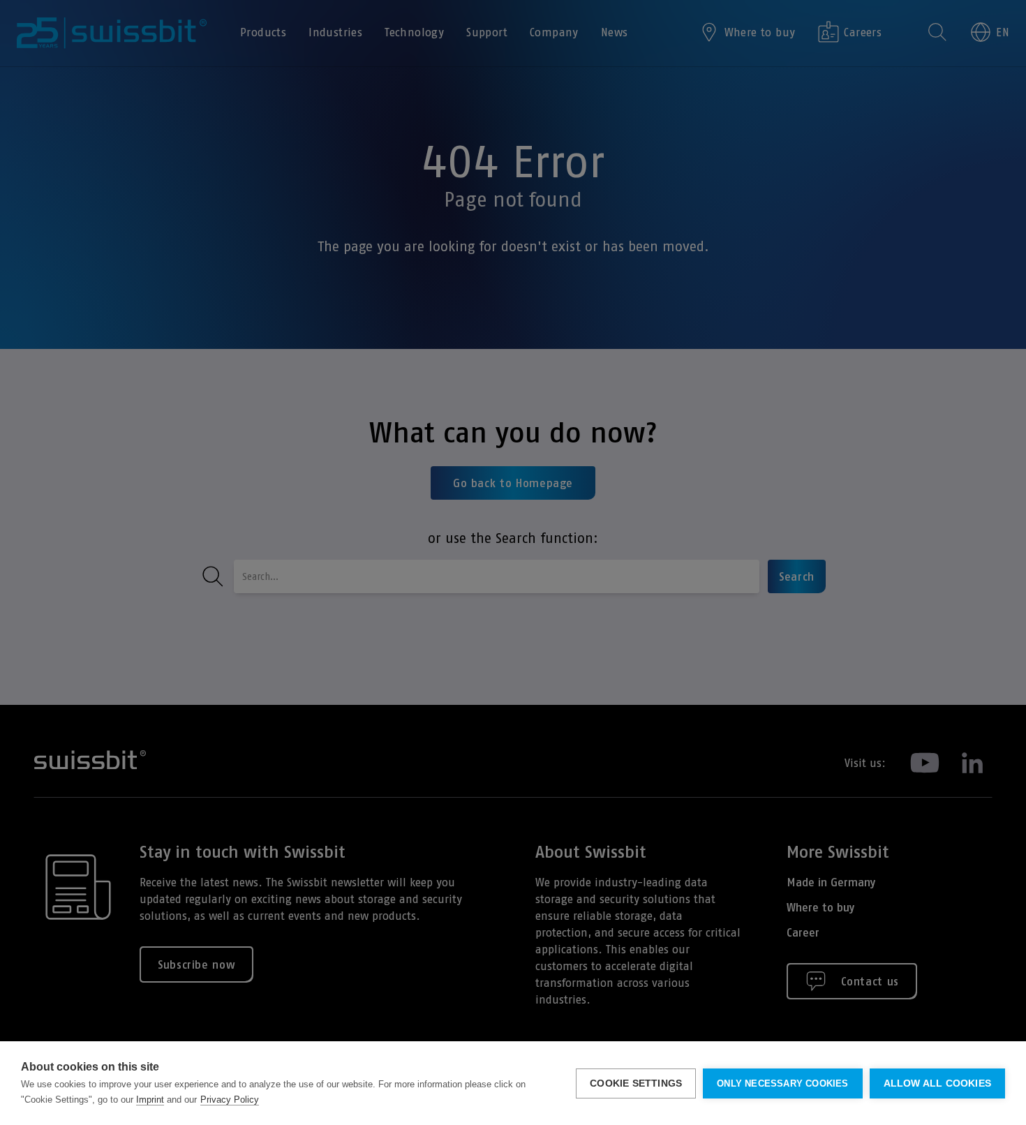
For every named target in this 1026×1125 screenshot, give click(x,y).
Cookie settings (636, 1083)
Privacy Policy (229, 1099)
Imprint (150, 1099)
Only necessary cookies (782, 1083)
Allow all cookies (937, 1083)
